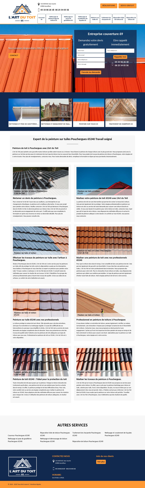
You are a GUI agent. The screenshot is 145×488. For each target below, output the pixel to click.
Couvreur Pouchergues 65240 (19, 436)
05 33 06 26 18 (47, 10)
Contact (14, 55)
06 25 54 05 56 (62, 10)
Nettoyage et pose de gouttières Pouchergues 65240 (19, 440)
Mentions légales (35, 484)
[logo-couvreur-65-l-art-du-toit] (22, 11)
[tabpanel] (24, 113)
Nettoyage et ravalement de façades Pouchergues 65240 (118, 434)
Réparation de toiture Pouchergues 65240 (87, 441)
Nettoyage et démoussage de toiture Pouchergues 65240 (53, 440)
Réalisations (109, 6)
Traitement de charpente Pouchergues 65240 (86, 434)
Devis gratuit (127, 6)
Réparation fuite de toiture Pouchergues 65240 (55, 434)
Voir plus (101, 462)
